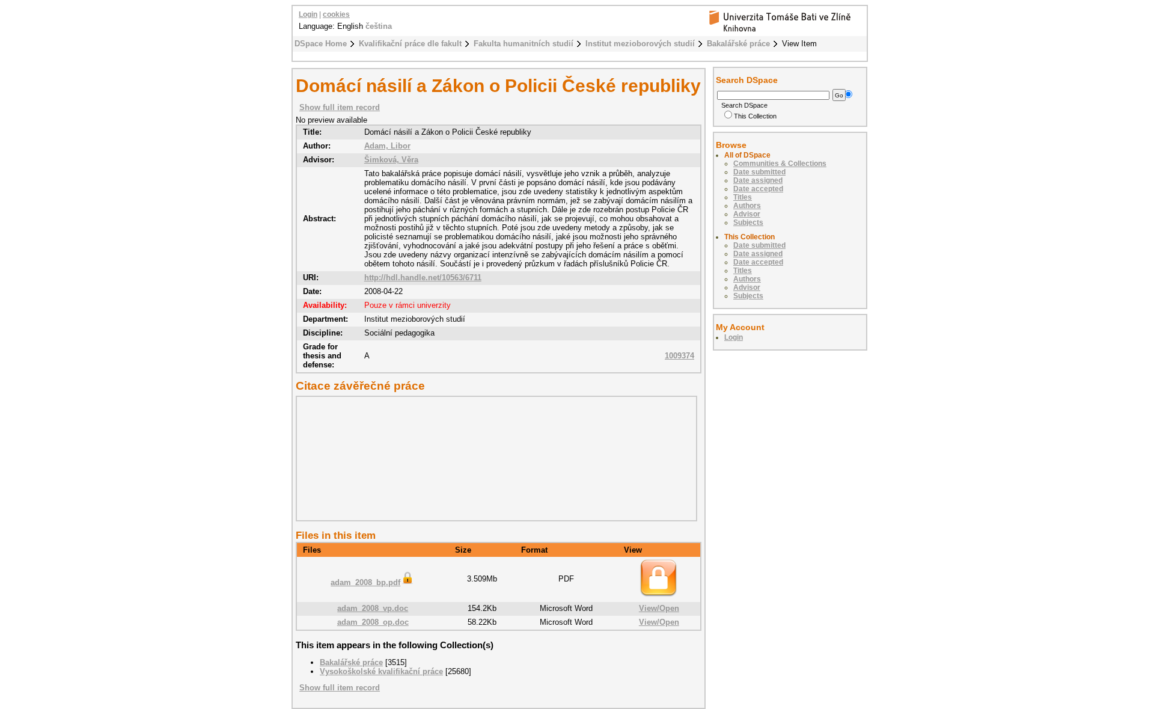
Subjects (748, 222)
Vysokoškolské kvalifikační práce (381, 671)
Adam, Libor (387, 145)
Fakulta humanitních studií (523, 43)
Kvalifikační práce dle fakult (410, 43)
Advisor (746, 214)
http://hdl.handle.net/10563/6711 (422, 277)
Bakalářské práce (738, 43)
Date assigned (758, 180)
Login (308, 14)
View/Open (659, 608)
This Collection (755, 116)
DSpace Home (321, 43)
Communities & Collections (779, 163)
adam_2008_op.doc (373, 622)
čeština (378, 26)
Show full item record (339, 107)
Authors (747, 205)
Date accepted (758, 189)
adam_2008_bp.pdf (365, 582)
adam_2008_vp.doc (372, 608)
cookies (336, 14)
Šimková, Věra (391, 159)
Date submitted (759, 172)
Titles (742, 197)
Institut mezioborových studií (640, 43)
